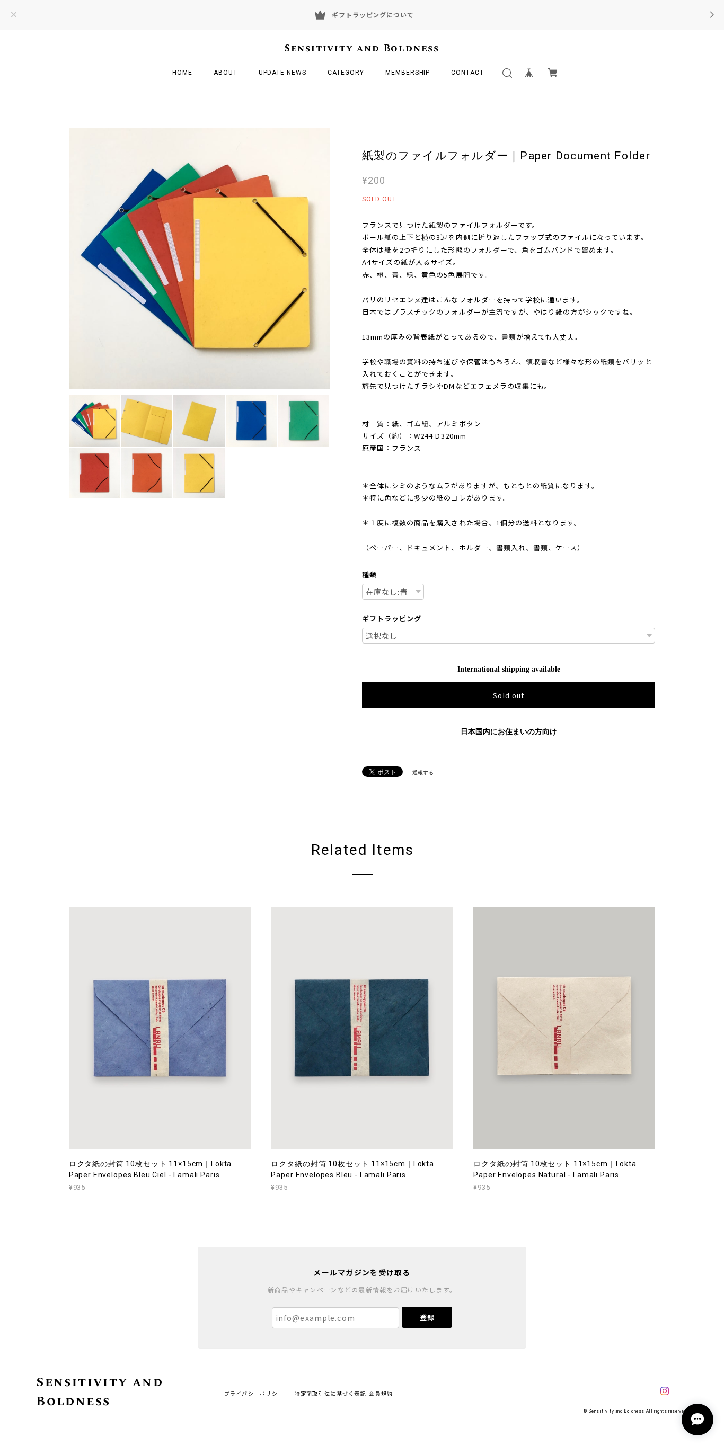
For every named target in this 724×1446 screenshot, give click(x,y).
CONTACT (467, 72)
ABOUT (225, 72)
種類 (369, 574)
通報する (423, 772)
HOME (182, 72)
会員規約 (381, 1393)
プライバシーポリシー (254, 1393)
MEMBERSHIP (407, 72)
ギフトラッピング (391, 618)
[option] (199, 258)
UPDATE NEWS (283, 72)
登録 (427, 1318)
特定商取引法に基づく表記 (330, 1393)
